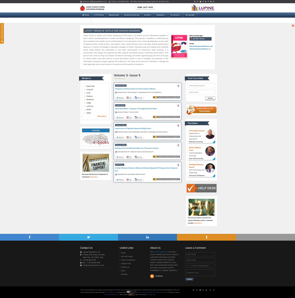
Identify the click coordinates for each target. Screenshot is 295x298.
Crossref (89, 89)
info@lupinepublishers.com (93, 265)
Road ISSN (90, 86)
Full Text (139, 97)
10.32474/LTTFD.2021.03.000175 (168, 97)
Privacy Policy (152, 294)
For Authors (174, 15)
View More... (102, 116)
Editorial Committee (132, 15)
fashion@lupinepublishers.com (201, 46)
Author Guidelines (128, 260)
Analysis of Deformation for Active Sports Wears (135, 89)
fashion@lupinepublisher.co (200, 49)
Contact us (125, 267)
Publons (89, 96)
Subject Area (126, 263)
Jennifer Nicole (198, 39)
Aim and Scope (127, 256)
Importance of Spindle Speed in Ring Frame (133, 128)
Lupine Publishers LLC (111, 292)
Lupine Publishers (160, 252)
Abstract (121, 97)
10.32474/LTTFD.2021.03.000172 (168, 157)
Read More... (94, 177)
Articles (147, 15)
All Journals (190, 15)
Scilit (88, 93)
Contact (86, 20)
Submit (210, 98)
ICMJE (88, 103)
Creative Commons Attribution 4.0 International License (152, 292)
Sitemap (124, 274)
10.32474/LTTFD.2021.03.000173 (168, 137)
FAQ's (123, 271)
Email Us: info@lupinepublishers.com (94, 2)
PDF (130, 97)
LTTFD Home (99, 15)
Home (87, 15)
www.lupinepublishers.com (111, 294)
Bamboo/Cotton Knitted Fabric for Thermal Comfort (137, 148)
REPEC (88, 109)
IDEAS (88, 113)
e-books (96, 130)
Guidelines (160, 15)
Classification (114, 15)
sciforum (89, 106)
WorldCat (90, 99)
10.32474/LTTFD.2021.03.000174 (168, 117)
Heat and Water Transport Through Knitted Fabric (136, 109)
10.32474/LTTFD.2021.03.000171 (168, 179)
